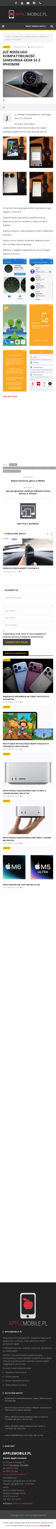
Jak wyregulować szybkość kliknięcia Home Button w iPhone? (28, 491)
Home (8, 37)
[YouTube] (22, 3)
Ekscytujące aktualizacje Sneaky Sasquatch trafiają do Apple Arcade (26, 745)
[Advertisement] (28, 430)
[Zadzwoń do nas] (40, 3)
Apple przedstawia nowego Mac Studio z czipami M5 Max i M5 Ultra (24, 792)
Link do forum (10, 396)
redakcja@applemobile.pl (14, 1474)
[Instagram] (34, 3)
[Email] (28, 3)
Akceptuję (45, 1525)
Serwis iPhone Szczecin (16, 1385)
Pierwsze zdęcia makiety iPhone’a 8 (21, 568)
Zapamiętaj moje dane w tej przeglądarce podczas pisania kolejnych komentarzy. (24, 635)
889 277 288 (12, 1468)
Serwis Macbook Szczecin (17, 1380)
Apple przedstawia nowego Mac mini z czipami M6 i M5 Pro (25, 1427)
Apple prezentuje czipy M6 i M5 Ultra (21, 884)
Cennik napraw (12, 1376)
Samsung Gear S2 (12, 471)
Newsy (7, 47)
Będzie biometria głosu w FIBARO (28, 479)
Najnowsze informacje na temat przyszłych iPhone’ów (28, 1399)
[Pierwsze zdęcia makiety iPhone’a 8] (28, 552)
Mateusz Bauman (37, 47)
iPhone (13, 465)
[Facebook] (16, 3)
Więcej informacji (32, 1525)
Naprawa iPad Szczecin (16, 1372)
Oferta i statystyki (23, 1503)
